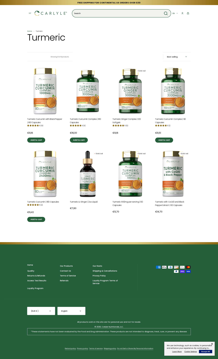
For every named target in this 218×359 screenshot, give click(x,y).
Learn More (177, 352)
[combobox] (121, 13)
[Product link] (45, 101)
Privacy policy (82, 348)
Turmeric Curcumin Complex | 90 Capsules (170, 121)
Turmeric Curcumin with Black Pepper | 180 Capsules (44, 121)
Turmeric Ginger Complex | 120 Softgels (127, 121)
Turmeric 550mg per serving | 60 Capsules (128, 203)
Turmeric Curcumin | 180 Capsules (43, 201)
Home (29, 31)
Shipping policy (110, 348)
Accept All (205, 352)
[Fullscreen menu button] (30, 13)
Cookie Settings (190, 352)
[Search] (165, 13)
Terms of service (96, 348)
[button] (182, 13)
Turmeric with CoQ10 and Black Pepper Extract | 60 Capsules (169, 203)
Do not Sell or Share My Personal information (135, 348)
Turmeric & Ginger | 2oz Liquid (84, 201)
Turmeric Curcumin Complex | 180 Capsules (85, 121)
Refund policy (70, 348)
